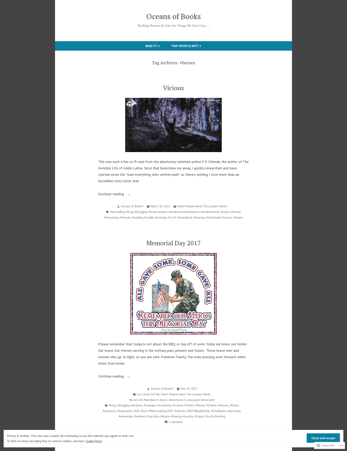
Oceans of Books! (132, 206)
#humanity (109, 411)
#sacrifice (153, 416)
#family (200, 405)
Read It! (151, 46)
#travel (199, 416)
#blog (130, 212)
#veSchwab (213, 217)
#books (225, 212)
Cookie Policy (94, 441)
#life (137, 411)
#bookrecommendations (184, 212)
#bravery (137, 405)
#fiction (236, 212)
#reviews (140, 416)
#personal (234, 411)
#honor (234, 405)
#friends (211, 405)
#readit (149, 217)
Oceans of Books (173, 16)
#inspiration (124, 411)
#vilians (238, 217)
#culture (177, 405)
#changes (150, 405)
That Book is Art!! (184, 46)
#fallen (189, 405)
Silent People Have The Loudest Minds (202, 206)
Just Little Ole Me (148, 394)
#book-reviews (158, 212)
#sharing (199, 217)
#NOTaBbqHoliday (198, 411)
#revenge (161, 217)
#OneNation (219, 411)
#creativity (164, 405)
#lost (144, 411)
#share (164, 416)
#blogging (141, 212)
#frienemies (111, 217)
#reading (137, 217)
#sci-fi (172, 217)
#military (180, 411)
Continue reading (111, 193)
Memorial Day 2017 (173, 243)
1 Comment (175, 422)
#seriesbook (185, 217)
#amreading (117, 212)
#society (188, 416)
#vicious (227, 217)
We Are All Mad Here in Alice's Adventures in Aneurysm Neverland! (172, 400)
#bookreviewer (210, 212)
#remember (126, 416)
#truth (209, 416)
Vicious (173, 88)
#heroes (125, 217)
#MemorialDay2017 (161, 411)
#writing (220, 416)
